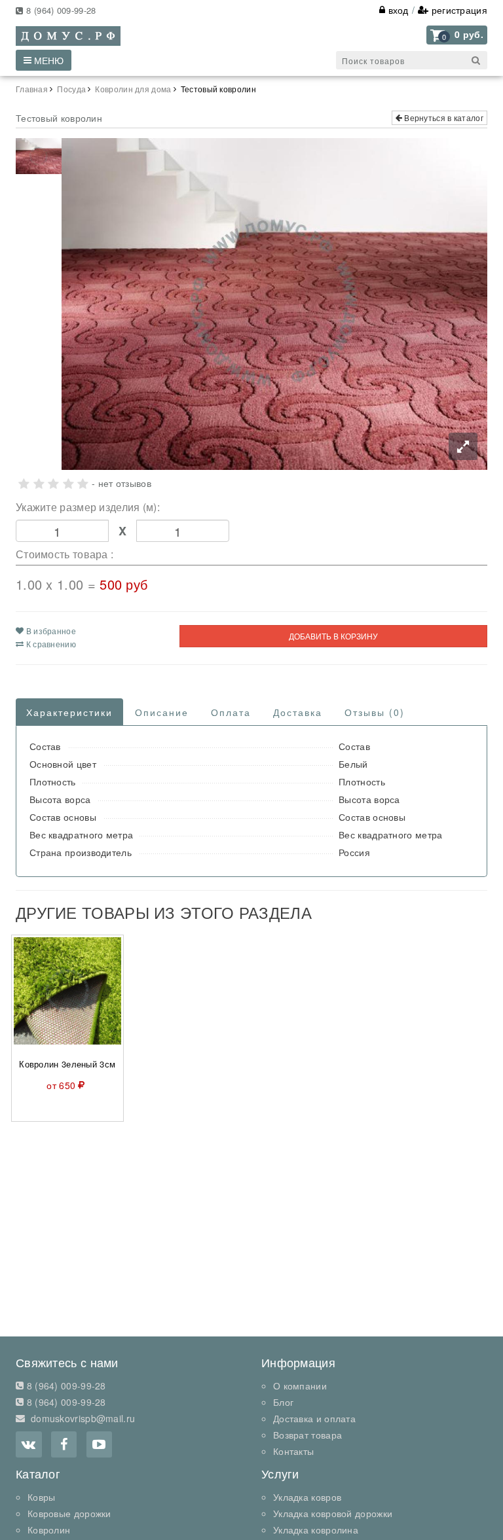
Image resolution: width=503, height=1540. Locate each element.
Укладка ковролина (315, 1529)
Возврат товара (307, 1434)
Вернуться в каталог (442, 117)
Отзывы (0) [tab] (375, 712)
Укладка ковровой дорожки (332, 1513)
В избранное (50, 630)
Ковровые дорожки (69, 1513)
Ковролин (49, 1529)
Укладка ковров (307, 1496)
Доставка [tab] (297, 712)
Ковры (42, 1496)
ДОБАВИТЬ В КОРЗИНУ (333, 635)
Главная (32, 88)
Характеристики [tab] (69, 712)
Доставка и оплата (314, 1418)
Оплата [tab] (231, 712)
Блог (283, 1401)
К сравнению (50, 643)
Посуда (71, 88)
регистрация (457, 9)
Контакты (293, 1451)
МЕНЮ (47, 60)
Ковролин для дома (133, 88)
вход (397, 9)
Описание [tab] (162, 712)
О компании (300, 1385)
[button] (456, 35)
